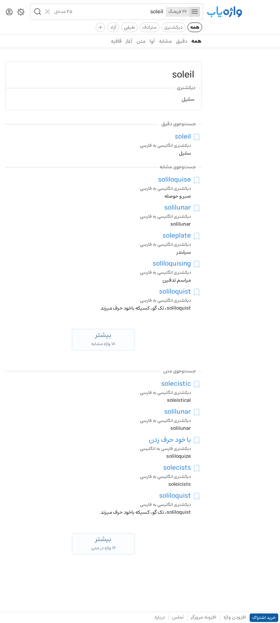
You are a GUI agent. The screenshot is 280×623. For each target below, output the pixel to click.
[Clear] (48, 11)
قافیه (116, 41)
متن (141, 41)
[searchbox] (117, 11)
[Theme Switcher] (21, 13)
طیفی (129, 27)
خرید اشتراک (264, 618)
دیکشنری (173, 27)
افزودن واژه (235, 617)
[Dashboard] (9, 12)
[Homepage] (224, 12)
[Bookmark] (196, 137)
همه (194, 27)
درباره (160, 617)
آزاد (113, 27)
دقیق (181, 41)
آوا (152, 41)
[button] (36, 11)
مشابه (165, 41)
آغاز (129, 41)
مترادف (149, 27)
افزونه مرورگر (203, 617)
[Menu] (194, 12)
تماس (178, 617)
